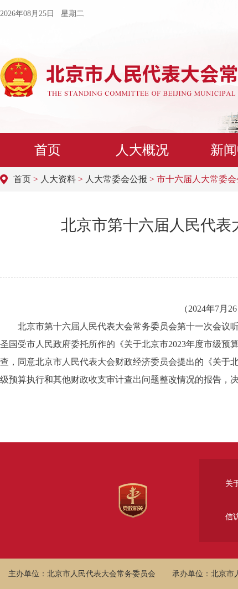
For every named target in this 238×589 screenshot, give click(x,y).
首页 (47, 150)
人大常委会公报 (116, 179)
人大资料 (58, 179)
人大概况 (142, 150)
